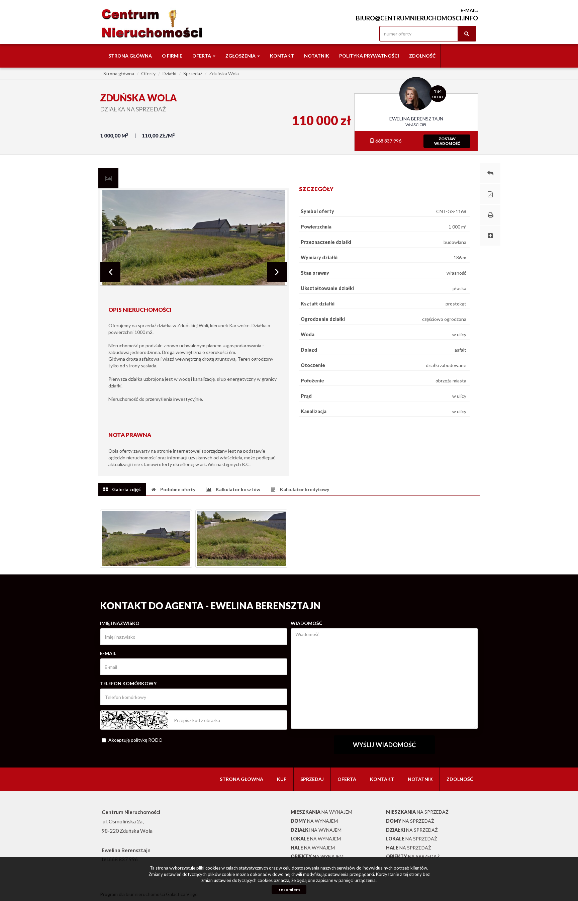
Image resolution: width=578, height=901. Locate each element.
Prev (110, 272)
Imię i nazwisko (119, 623)
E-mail (108, 653)
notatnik (316, 56)
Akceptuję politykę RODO (135, 740)
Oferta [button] (202, 56)
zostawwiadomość (447, 141)
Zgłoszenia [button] (241, 56)
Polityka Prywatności (369, 56)
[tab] (108, 178)
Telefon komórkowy (128, 683)
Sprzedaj (312, 779)
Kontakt (282, 56)
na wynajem (321, 812)
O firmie (172, 56)
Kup (282, 779)
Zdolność (422, 56)
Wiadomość (306, 623)
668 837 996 (387, 141)
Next (277, 272)
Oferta (347, 779)
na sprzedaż (417, 812)
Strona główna (130, 56)
